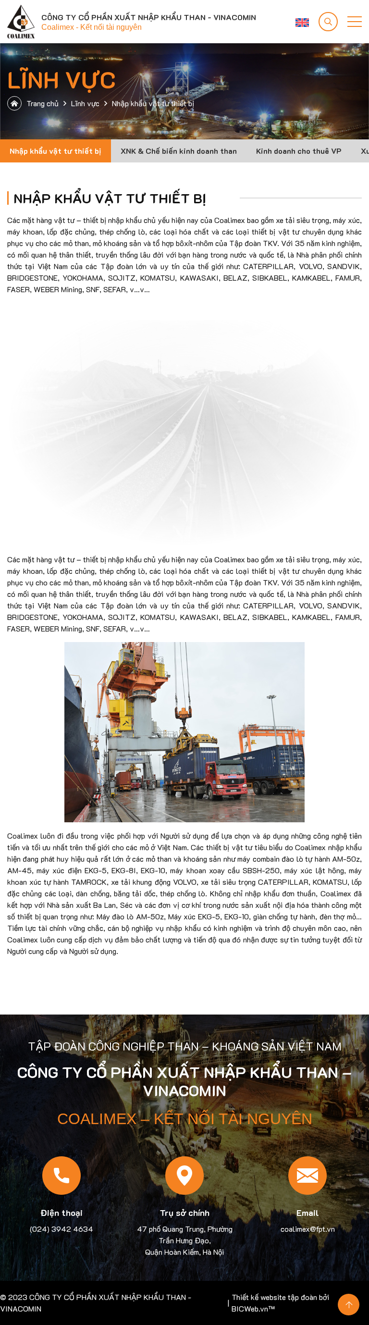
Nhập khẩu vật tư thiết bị (55, 151)
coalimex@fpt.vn (308, 1229)
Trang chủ (42, 103)
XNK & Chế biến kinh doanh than (179, 151)
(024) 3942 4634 (61, 1229)
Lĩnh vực (85, 103)
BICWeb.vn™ (253, 1308)
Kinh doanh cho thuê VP (299, 151)
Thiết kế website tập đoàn (274, 1297)
